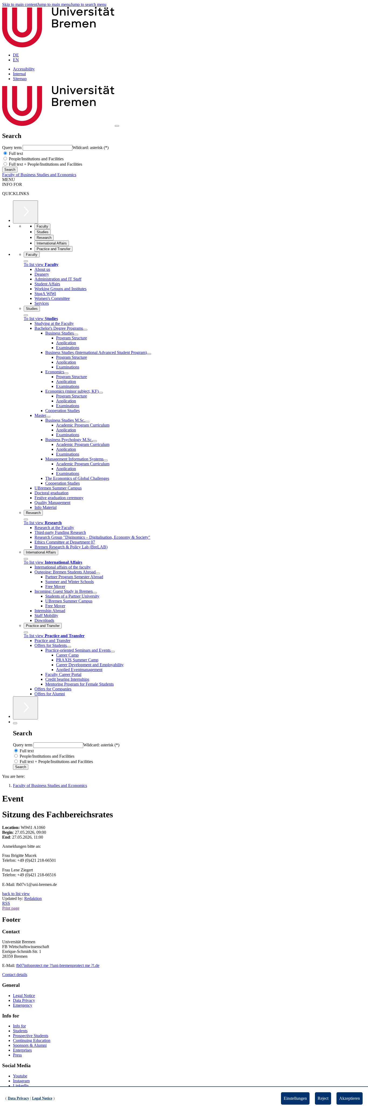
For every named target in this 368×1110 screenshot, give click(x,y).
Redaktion (33, 898)
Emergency (22, 1005)
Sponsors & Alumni (30, 1045)
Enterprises (22, 1050)
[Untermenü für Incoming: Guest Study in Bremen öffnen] (95, 593)
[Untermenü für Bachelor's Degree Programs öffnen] (85, 330)
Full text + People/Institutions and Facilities (45, 164)
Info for (19, 1026)
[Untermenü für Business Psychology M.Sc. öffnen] (95, 441)
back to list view (16, 893)
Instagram (21, 1081)
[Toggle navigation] (117, 126)
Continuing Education (31, 1040)
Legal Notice (24, 995)
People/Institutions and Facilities (36, 159)
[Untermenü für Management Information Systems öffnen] (105, 460)
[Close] (26, 261)
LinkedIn (21, 1085)
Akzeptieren (349, 1098)
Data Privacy (24, 1000)
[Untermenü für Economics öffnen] (66, 373)
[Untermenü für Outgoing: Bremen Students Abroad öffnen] (98, 573)
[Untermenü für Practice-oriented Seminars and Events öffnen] (112, 651)
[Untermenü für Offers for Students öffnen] (69, 647)
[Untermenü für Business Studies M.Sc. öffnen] (87, 422)
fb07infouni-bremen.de (57, 965)
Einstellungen (295, 1098)
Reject (323, 1098)
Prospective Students (30, 1035)
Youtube (20, 1076)
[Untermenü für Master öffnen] (48, 417)
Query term (12, 147)
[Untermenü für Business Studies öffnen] (76, 334)
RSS (6, 903)
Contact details (14, 974)
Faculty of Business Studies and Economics (39, 174)
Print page (10, 908)
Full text (15, 153)
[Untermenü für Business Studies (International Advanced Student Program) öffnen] (149, 354)
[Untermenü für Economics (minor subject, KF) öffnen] (101, 392)
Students (20, 1031)
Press (17, 1055)
